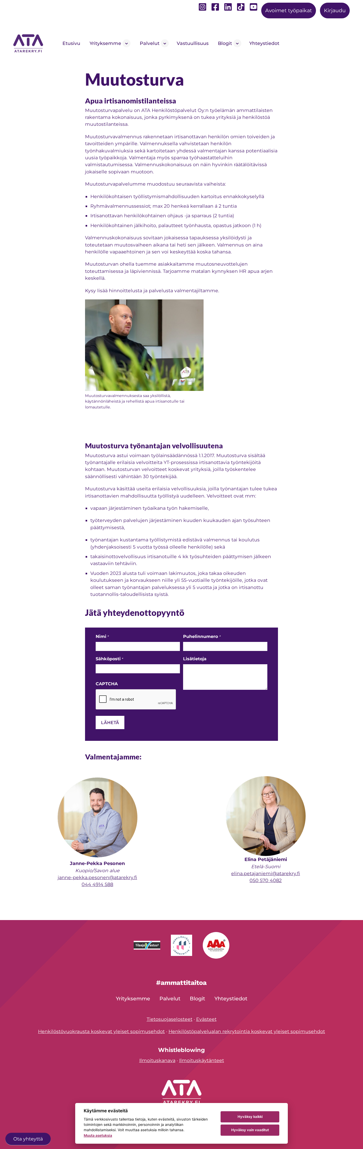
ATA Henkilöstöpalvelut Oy (29, 43)
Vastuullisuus (193, 43)
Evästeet (206, 1019)
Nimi (102, 636)
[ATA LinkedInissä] (228, 8)
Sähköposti (109, 658)
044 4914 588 (97, 884)
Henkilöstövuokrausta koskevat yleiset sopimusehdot (101, 1031)
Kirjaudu (335, 10)
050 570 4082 (266, 880)
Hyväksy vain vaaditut (250, 1130)
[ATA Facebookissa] (215, 8)
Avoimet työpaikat (288, 10)
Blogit (225, 43)
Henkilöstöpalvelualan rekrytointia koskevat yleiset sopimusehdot (246, 1031)
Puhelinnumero (201, 636)
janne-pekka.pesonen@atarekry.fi (97, 877)
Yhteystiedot (264, 43)
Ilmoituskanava (157, 1060)
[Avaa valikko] (126, 43)
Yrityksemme (105, 43)
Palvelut (149, 43)
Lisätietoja (194, 658)
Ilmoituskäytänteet (201, 1060)
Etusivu (71, 43)
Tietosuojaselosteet (169, 1019)
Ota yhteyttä (28, 1139)
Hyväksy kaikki (250, 1116)
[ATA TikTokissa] (240, 7)
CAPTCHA (107, 683)
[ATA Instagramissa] (202, 8)
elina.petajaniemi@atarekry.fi (265, 873)
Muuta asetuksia (98, 1135)
